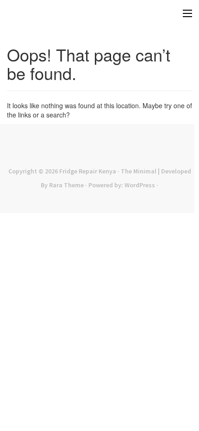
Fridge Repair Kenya (87, 171)
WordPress (139, 185)
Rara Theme (66, 185)
